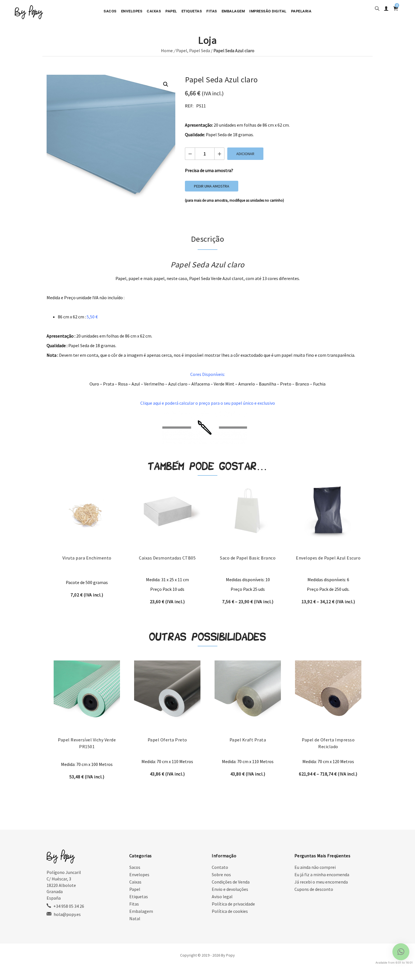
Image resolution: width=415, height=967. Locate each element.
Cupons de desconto (313, 889)
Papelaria (301, 11)
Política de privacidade (233, 904)
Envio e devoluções (230, 889)
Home (167, 50)
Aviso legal (222, 896)
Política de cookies (230, 911)
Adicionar (245, 153)
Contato (220, 867)
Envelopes (132, 11)
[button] (166, 84)
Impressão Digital (268, 11)
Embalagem (233, 11)
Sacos (110, 11)
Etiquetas (192, 11)
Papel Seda (199, 50)
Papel (171, 11)
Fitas (211, 11)
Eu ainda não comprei (315, 867)
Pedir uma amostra (211, 186)
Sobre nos (221, 874)
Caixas (154, 11)
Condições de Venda (231, 882)
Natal (134, 918)
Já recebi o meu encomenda (321, 882)
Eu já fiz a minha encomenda (321, 874)
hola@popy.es (67, 914)
